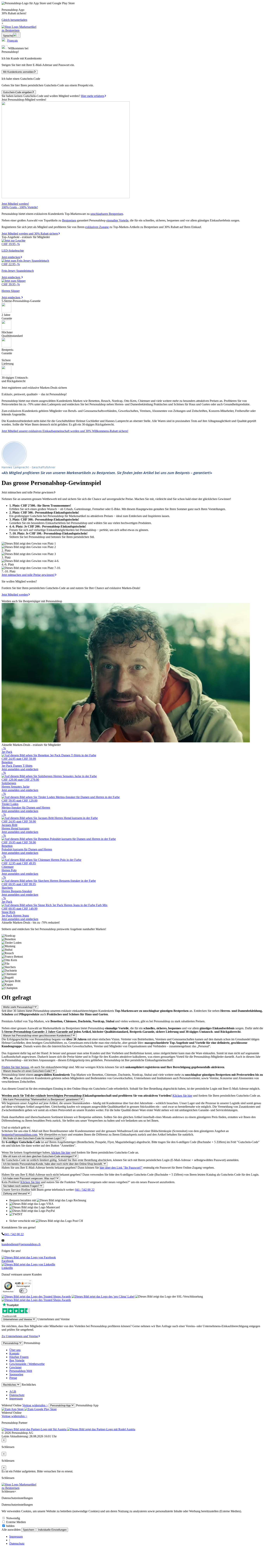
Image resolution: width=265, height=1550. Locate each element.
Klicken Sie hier (182, 1095)
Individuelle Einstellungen (52, 1529)
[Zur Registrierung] (66, 197)
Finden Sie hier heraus (15, 1067)
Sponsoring (16, 1374)
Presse (13, 1377)
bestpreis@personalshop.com (19, 1134)
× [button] (2, 23)
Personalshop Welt (20, 1370)
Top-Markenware (75, 213)
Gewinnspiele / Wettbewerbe (27, 1364)
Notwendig (12, 1518)
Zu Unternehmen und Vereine (20, 1336)
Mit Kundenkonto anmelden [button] (18, 71)
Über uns (15, 1350)
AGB (12, 1391)
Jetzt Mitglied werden (15, 594)
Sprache (8, 35)
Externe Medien (15, 1522)
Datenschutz (16, 1395)
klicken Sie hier (60, 1152)
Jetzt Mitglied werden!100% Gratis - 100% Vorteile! (20, 205)
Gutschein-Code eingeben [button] (17, 92)
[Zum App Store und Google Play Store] (29, 1409)
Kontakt (14, 1353)
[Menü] (30, 1281)
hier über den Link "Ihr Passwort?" (121, 1167)
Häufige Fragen (19, 1357)
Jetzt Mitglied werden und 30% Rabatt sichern (30, 233)
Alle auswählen (11, 1529)
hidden (10, 1526)
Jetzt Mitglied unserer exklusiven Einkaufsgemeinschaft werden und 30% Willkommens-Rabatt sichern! (65, 431)
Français (12, 40)
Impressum (16, 1398)
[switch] (23, 1290)
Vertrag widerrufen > (35, 1405)
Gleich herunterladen (14, 19)
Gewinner (15, 1367)
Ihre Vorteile (16, 1360)
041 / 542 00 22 (84, 1189)
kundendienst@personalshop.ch (21, 1244)
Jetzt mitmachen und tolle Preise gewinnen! (28, 574)
